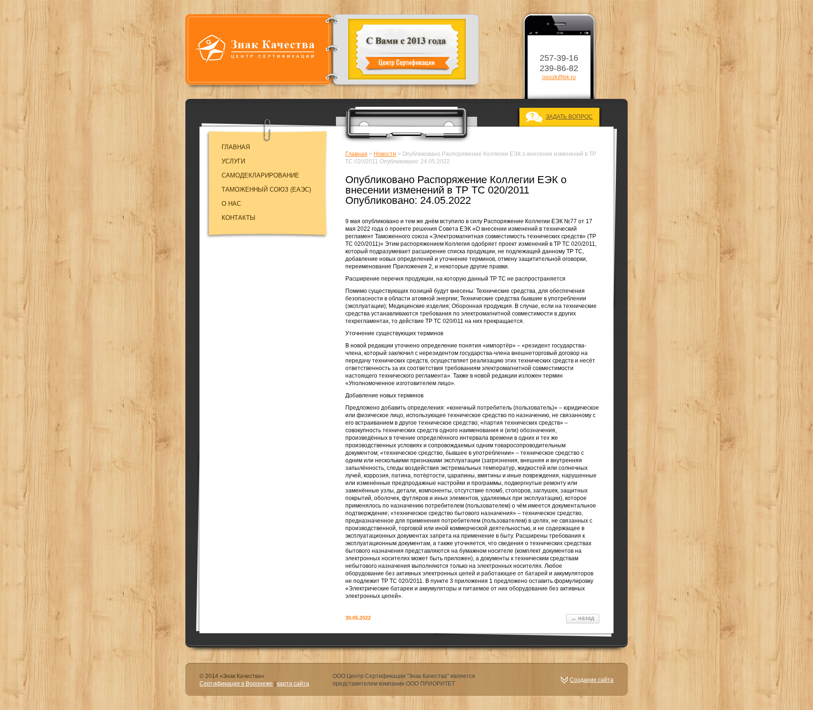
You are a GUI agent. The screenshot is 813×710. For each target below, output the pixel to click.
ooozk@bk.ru (559, 77)
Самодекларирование (260, 175)
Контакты (238, 217)
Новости (385, 154)
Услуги (233, 161)
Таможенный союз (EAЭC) (266, 189)
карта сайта (293, 683)
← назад (582, 618)
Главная (236, 147)
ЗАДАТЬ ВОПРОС (569, 116)
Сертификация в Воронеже (236, 683)
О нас (231, 203)
